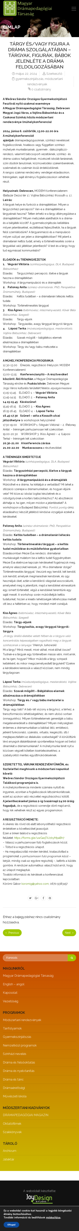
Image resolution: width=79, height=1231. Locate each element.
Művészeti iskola (14, 1096)
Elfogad (11, 1224)
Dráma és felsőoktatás (19, 1062)
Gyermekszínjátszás (17, 1037)
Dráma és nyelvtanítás (19, 1071)
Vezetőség (10, 1001)
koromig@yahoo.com (35, 883)
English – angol (13, 984)
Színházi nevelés (14, 1054)
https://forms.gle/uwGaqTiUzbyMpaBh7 (39, 837)
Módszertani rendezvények (22, 1020)
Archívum (9, 1151)
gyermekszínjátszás (30, 79)
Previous (13, 932)
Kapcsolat (10, 992)
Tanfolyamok (12, 1028)
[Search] (72, 957)
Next (68, 932)
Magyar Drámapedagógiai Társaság (28, 975)
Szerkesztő (54, 74)
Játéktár (8, 1159)
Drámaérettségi (14, 1088)
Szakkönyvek (12, 1132)
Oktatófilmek (12, 1123)
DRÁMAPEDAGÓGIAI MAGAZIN (25, 1115)
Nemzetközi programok (20, 1045)
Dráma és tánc (13, 1079)
